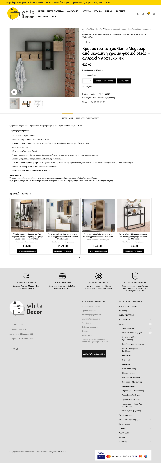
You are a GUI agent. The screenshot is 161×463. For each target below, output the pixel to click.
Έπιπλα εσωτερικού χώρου (115, 29)
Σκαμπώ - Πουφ (128, 386)
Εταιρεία (85, 331)
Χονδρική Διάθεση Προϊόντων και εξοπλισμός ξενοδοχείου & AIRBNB (95, 341)
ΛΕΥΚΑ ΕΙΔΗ (124, 433)
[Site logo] (21, 14)
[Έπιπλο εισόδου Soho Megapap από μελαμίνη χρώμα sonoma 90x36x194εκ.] (98, 215)
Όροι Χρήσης (87, 323)
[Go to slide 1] (79, 257)
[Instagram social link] (14, 349)
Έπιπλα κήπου (124, 424)
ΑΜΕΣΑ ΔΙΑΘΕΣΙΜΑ (126, 315)
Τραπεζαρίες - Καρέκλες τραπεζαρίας (132, 405)
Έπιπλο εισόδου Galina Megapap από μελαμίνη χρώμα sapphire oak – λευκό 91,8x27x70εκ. (63, 236)
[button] (27, 251)
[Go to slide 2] (81, 257)
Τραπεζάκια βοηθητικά (131, 395)
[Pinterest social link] (95, 101)
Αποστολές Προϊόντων (91, 306)
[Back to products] (86, 42)
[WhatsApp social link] (100, 101)
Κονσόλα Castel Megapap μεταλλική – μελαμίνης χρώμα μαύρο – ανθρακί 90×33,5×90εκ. (134, 236)
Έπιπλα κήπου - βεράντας (130, 411)
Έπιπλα (99, 29)
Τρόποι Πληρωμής (89, 311)
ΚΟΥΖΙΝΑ (122, 428)
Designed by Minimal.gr (57, 452)
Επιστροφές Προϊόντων (91, 315)
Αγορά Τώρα (124, 81)
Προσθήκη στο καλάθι (104, 81)
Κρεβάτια (126, 364)
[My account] (138, 14)
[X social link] (91, 101)
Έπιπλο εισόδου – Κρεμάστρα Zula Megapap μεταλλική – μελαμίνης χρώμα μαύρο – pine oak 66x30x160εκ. (27, 236)
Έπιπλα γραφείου (127, 328)
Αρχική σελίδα (88, 29)
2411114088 (104, 2)
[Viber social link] (103, 101)
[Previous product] (83, 42)
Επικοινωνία (87, 335)
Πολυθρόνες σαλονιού (131, 377)
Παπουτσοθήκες (128, 373)
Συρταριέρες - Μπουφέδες (133, 391)
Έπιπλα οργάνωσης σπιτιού (133, 344)
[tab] (67, 117)
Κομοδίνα (126, 360)
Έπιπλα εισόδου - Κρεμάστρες (139, 29)
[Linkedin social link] (98, 101)
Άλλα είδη (123, 311)
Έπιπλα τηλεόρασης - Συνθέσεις (130, 349)
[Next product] (89, 42)
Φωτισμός (123, 442)
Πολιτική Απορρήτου (90, 327)
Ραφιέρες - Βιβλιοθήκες (132, 382)
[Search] (143, 14)
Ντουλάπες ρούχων (130, 369)
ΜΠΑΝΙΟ (122, 437)
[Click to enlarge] (14, 92)
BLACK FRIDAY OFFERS (128, 306)
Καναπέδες (126, 355)
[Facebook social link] (88, 101)
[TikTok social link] (17, 349)
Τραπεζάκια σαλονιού (131, 399)
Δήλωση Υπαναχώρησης (91, 319)
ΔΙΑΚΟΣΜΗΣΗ (124, 320)
